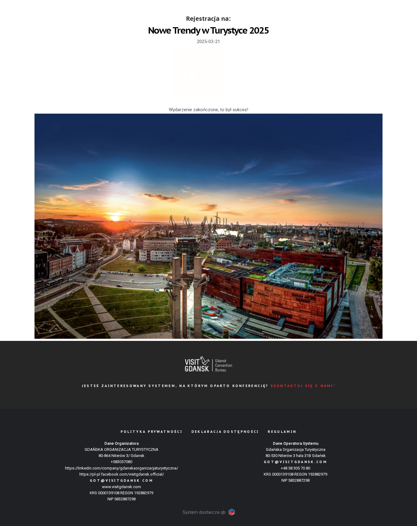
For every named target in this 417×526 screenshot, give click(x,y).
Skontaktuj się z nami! (302, 386)
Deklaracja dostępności (225, 431)
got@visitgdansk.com (295, 462)
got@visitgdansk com (121, 480)
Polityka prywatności (152, 431)
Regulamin (282, 431)
